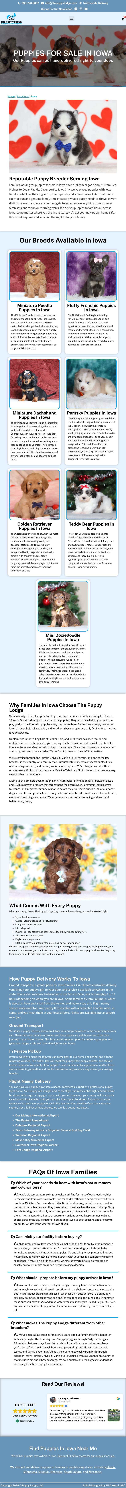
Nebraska (56, 1472)
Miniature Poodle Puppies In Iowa (34, 307)
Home (11, 96)
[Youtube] (86, 9)
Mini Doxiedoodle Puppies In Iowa (63, 637)
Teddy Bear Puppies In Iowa (91, 526)
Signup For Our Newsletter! (56, 9)
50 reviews (30, 1415)
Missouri (43, 1472)
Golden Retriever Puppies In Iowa (34, 526)
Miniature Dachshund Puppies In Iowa (35, 415)
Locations (23, 96)
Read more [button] (55, 1425)
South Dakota (73, 1472)
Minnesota (30, 1472)
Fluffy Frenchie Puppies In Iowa (91, 307)
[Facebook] (76, 9)
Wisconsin (95, 1472)
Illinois (111, 1467)
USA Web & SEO (115, 1485)
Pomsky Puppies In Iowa (91, 412)
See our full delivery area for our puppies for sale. (86, 1456)
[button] (71, 18)
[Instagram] (81, 9)
